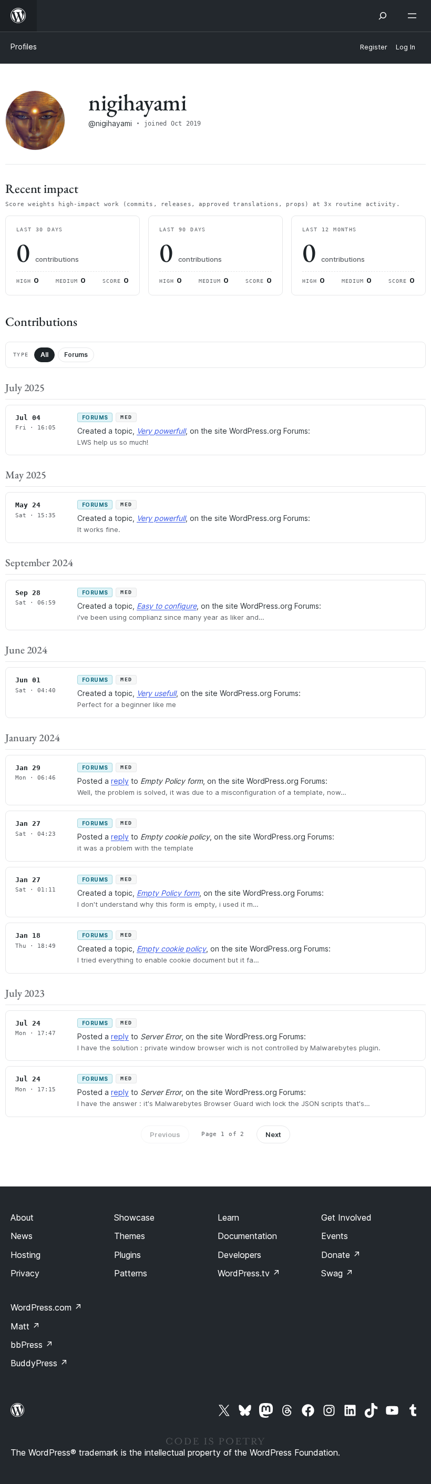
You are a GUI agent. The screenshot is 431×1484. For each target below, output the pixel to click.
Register (373, 47)
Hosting (25, 1255)
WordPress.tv (249, 1273)
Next (273, 1134)
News (22, 1236)
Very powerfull (161, 430)
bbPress (32, 1344)
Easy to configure (167, 605)
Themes (129, 1236)
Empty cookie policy (171, 948)
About (22, 1217)
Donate (341, 1255)
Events (334, 1236)
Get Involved (346, 1217)
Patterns (130, 1273)
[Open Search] (382, 16)
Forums (76, 355)
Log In (405, 47)
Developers (239, 1255)
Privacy (25, 1273)
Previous (165, 1134)
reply (120, 780)
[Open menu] (414, 16)
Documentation (247, 1236)
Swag (337, 1273)
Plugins (127, 1255)
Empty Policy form (168, 892)
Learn (228, 1217)
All (44, 355)
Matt (25, 1326)
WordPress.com (46, 1307)
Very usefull (156, 693)
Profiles (24, 46)
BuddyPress (39, 1363)
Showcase (134, 1217)
